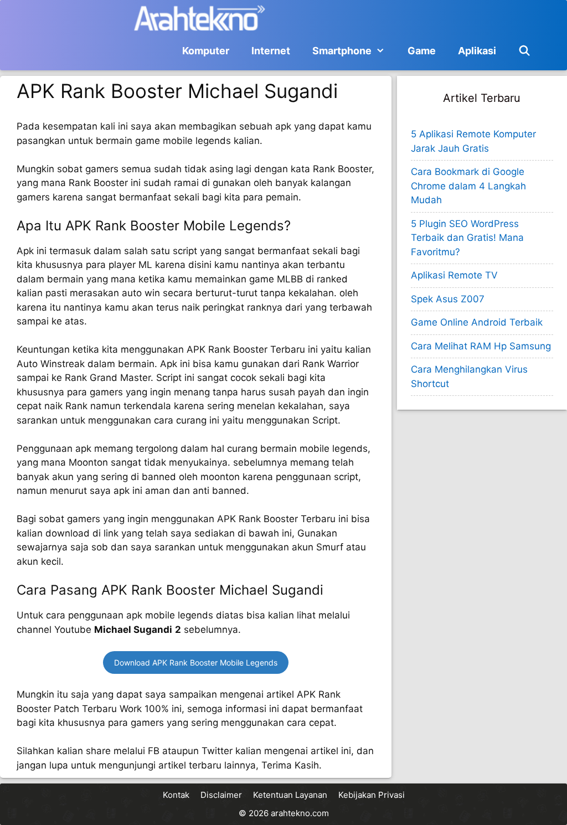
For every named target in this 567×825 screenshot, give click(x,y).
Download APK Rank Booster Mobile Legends (195, 662)
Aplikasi (477, 50)
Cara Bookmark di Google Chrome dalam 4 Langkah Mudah (468, 185)
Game (422, 50)
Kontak (176, 795)
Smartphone (342, 50)
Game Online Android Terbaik (477, 322)
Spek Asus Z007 (447, 299)
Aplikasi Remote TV (454, 275)
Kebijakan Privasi (371, 795)
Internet (270, 50)
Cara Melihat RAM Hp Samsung (481, 346)
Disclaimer (221, 795)
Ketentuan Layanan (290, 795)
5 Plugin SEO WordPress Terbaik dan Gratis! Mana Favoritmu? (467, 237)
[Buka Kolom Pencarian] (524, 51)
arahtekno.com (300, 813)
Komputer (205, 50)
